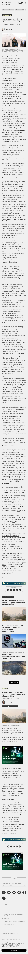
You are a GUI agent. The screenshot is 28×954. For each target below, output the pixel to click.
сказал (4, 564)
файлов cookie (13, 946)
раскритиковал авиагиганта (11, 415)
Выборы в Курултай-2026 (10, 928)
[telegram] (9, 892)
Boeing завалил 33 (13, 411)
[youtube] (14, 892)
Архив (5, 911)
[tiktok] (19, 892)
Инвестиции (20, 9)
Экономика (6, 4)
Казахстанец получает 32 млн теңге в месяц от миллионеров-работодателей (12, 628)
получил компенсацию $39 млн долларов (13, 502)
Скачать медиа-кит (9, 924)
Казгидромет (5, 706)
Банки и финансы (8, 9)
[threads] (24, 892)
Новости (5, 688)
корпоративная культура (10, 398)
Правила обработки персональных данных (13, 915)
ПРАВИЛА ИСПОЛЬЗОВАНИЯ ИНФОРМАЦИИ (14, 921)
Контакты (6, 918)
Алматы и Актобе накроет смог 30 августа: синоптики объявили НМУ (13, 602)
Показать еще (14, 682)
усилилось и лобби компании (11, 328)
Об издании (7, 904)
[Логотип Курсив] (6, 2)
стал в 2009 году (15, 183)
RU (22, 3)
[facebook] (4, 898)
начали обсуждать (8, 261)
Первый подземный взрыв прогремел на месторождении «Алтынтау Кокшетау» (13, 655)
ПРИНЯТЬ (14, 950)
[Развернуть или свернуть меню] (25, 3)
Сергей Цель (10, 702)
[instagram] (4, 892)
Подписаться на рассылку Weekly (12, 883)
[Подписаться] (25, 885)
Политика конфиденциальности (13, 907)
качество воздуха (13, 706)
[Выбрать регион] (19, 3)
